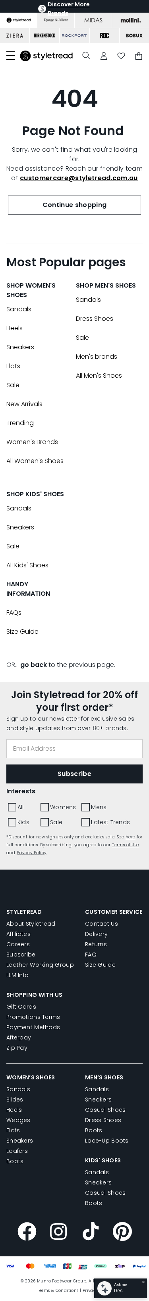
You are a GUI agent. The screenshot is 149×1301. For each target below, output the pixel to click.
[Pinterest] (122, 1232)
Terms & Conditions (57, 1290)
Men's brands (96, 356)
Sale (12, 385)
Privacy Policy (31, 853)
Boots (14, 1161)
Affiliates (18, 934)
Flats (13, 366)
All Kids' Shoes (27, 565)
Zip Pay (16, 1048)
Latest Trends (110, 822)
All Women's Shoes (35, 460)
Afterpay (18, 1037)
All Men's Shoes (99, 375)
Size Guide (22, 631)
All (20, 807)
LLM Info (17, 975)
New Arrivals (24, 404)
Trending (20, 422)
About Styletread (30, 924)
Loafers (17, 1151)
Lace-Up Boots (107, 1141)
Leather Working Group (40, 965)
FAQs (13, 612)
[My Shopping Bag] (139, 56)
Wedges (18, 1120)
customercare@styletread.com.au (79, 178)
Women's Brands (32, 441)
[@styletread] (90, 1232)
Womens (63, 807)
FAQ (91, 954)
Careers (18, 944)
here (130, 837)
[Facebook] (27, 1232)
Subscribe (21, 954)
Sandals (18, 309)
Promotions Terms (33, 1017)
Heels (14, 328)
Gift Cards (21, 1007)
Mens (98, 807)
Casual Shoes (105, 1110)
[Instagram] (58, 1232)
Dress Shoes (94, 318)
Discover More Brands (69, 8)
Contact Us (101, 924)
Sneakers (20, 347)
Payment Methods (33, 1027)
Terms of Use (125, 845)
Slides (14, 1099)
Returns (96, 944)
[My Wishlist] (121, 56)
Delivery (96, 934)
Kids (23, 822)
